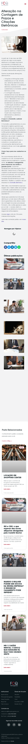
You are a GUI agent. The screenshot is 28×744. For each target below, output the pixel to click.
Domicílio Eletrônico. (16, 182)
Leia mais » (7, 489)
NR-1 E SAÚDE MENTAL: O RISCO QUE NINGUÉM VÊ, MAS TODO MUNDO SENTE (12, 650)
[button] (25, 4)
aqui (8, 214)
